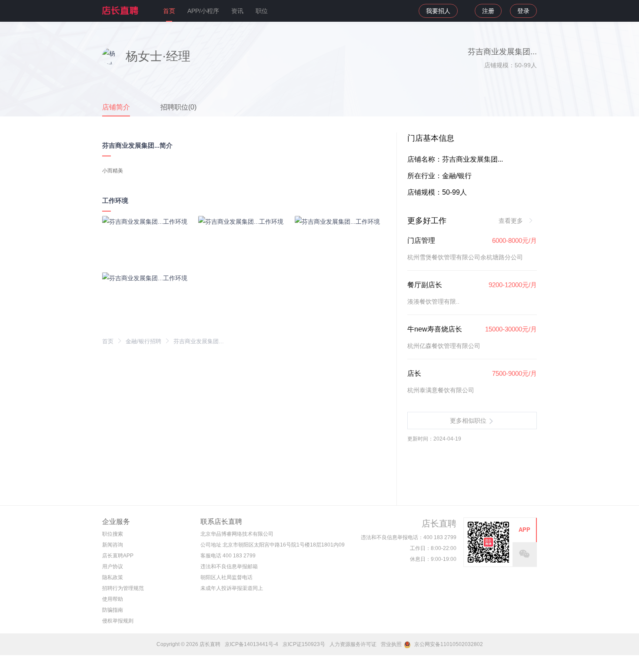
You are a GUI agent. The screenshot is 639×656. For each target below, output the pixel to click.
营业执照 (391, 644)
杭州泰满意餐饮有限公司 (440, 390)
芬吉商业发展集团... (198, 341)
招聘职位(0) (178, 107)
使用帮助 (112, 599)
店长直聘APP (117, 556)
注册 (488, 10)
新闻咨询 (112, 545)
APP (524, 530)
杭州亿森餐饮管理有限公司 (443, 345)
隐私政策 (112, 577)
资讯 (237, 10)
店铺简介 (116, 107)
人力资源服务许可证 (352, 644)
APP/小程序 (203, 10)
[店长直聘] (121, 10)
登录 (523, 10)
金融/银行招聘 (143, 341)
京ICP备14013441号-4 (251, 644)
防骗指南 (112, 610)
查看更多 (512, 220)
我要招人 (438, 10)
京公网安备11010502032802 (448, 644)
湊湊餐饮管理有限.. (433, 301)
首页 (169, 10)
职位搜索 (112, 534)
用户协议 (112, 566)
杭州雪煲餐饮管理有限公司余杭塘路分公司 (465, 257)
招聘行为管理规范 (123, 588)
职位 (262, 10)
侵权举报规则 (117, 621)
